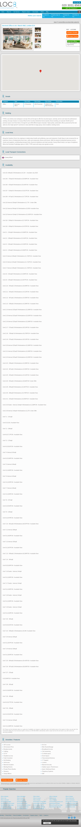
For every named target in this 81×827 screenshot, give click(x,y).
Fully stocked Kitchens (48, 758)
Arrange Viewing (73, 36)
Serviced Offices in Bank (21, 801)
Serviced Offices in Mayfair (6, 806)
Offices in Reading (36, 799)
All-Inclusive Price (9, 747)
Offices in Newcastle (5, 799)
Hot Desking (7, 760)
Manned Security (47, 764)
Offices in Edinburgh (53, 796)
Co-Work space (46, 753)
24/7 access (7, 744)
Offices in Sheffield (52, 799)
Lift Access (7, 762)
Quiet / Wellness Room (48, 769)
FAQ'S (42, 11)
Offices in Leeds (20, 798)
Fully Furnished (8, 758)
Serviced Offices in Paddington (39, 806)
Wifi (43, 773)
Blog (47, 11)
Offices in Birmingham (21, 796)
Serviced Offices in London (38, 805)
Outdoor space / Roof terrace (50, 767)
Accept (47, 823)
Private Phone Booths (10, 769)
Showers (6, 771)
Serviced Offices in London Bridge (55, 805)
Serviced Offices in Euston (22, 803)
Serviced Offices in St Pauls (6, 808)
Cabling (6, 751)
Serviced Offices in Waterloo (38, 808)
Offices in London (52, 798)
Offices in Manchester (70, 798)
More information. (73, 820)
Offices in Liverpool (37, 798)
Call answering (46, 751)
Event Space (45, 755)
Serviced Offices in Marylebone (72, 805)
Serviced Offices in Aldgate (6, 801)
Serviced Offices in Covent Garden (7, 803)
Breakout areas (8, 749)
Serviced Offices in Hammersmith (39, 803)
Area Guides (35, 11)
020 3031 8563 (71, 5)
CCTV (5, 753)
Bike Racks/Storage (47, 747)
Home (3, 11)
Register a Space (26, 11)
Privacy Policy (8, 815)
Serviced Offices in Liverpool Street (24, 805)
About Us (9, 11)
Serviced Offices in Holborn (54, 803)
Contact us (46, 815)
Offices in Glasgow (69, 796)
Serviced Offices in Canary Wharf (39, 801)
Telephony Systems (47, 771)
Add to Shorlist (8, 780)
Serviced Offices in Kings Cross (72, 803)
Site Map (2, 815)
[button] (40, 71)
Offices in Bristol (36, 796)
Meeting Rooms (8, 767)
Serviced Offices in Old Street (22, 806)
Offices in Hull (3, 798)
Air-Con (44, 744)
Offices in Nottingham (21, 799)
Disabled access (8, 755)
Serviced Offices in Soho (70, 806)
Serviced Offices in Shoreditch (55, 806)
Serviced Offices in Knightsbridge (7, 805)
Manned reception (9, 764)
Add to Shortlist (73, 32)
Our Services (17, 11)
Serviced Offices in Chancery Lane (56, 801)
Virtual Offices (7, 773)
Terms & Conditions (17, 815)
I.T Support (45, 760)
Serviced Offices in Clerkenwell (72, 801)
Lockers (44, 762)
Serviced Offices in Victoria (22, 808)
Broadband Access (47, 749)
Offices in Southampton (70, 799)
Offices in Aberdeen (4, 796)
